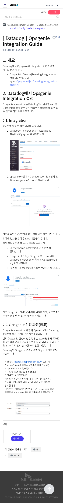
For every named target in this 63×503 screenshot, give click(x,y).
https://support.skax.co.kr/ (29, 361)
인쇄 (58, 36)
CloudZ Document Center (20, 24)
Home (43, 12)
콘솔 (54, 11)
